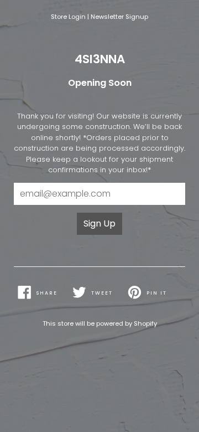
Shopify (145, 323)
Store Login (68, 16)
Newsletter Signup (119, 16)
